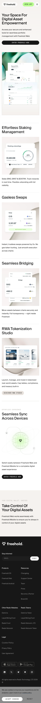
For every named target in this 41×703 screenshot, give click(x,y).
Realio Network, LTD (28, 623)
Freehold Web (7, 578)
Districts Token (26, 613)
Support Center (26, 578)
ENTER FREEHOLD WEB (20, 43)
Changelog (25, 573)
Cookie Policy (8, 642)
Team (23, 583)
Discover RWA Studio (13, 393)
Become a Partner (27, 594)
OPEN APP (28, 4)
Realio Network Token (29, 628)
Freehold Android (8, 583)
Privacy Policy (7, 648)
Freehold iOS (6, 573)
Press (23, 589)
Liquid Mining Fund (8, 618)
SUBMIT (34, 558)
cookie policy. (27, 692)
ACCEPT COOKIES (12, 699)
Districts (5, 613)
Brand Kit (24, 599)
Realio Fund (6, 623)
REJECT (30, 699)
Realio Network (7, 628)
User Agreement (8, 653)
